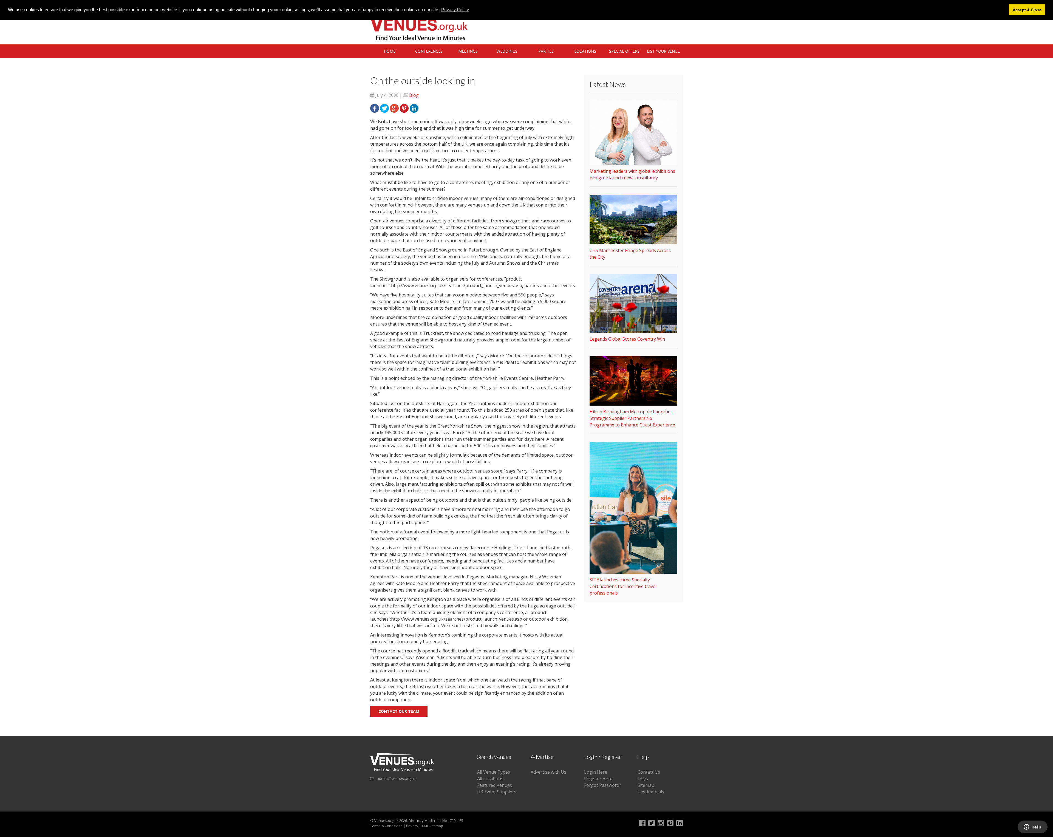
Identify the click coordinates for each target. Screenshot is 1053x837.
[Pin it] (404, 108)
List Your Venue (663, 51)
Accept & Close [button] (1027, 10)
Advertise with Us (548, 772)
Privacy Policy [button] (455, 9)
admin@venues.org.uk (396, 778)
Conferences (429, 51)
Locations (585, 51)
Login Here (595, 772)
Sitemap (646, 785)
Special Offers (624, 51)
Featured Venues (494, 785)
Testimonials (651, 792)
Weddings (507, 51)
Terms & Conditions (386, 825)
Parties (546, 51)
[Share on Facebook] (374, 108)
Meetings (468, 51)
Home (389, 51)
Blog (414, 95)
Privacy (412, 825)
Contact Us (649, 772)
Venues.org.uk (386, 820)
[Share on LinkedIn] (414, 108)
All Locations (490, 779)
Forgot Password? (602, 785)
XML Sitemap (432, 825)
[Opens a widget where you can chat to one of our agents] (1032, 827)
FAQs (643, 779)
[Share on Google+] (394, 108)
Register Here (598, 779)
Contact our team (398, 711)
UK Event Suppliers (496, 792)
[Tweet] (384, 108)
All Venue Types (493, 772)
